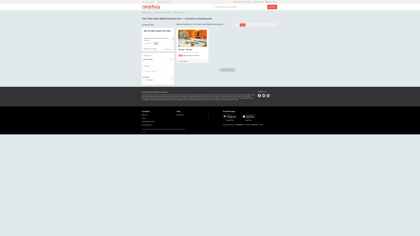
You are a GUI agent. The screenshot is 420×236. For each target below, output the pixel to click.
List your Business (258, 2)
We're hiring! (237, 2)
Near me (236, 25)
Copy (156, 43)
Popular (242, 25)
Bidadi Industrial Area (162, 12)
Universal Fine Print (148, 121)
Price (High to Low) (260, 25)
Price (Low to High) (272, 25)
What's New (250, 25)
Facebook (259, 95)
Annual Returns (147, 125)
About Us (145, 115)
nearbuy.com (146, 12)
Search (272, 7)
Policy (144, 118)
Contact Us (180, 115)
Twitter (263, 95)
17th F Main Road (179, 12)
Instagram (268, 95)
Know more (168, 49)
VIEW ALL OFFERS (227, 70)
